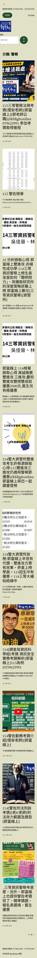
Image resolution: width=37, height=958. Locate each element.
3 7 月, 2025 (6, 502)
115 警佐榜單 (13, 194)
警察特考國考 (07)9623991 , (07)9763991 (18, 9)
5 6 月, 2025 (6, 597)
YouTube (31, 15)
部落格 (7, 15)
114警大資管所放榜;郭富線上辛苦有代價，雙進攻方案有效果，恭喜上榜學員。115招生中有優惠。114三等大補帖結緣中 (18, 567)
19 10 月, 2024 (7, 926)
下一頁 (31, 934)
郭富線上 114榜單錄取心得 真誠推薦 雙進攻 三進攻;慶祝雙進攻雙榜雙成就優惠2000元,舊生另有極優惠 (18, 379)
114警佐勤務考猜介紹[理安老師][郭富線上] (18, 740)
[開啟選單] (3, 4)
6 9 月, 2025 (6, 407)
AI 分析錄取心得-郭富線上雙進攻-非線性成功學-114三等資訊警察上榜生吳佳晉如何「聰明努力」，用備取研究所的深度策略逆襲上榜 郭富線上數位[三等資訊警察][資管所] (18, 280)
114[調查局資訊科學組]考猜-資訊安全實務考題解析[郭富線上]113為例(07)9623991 (18, 658)
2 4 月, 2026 (6, 207)
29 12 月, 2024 (7, 835)
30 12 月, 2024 (7, 756)
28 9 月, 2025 (6, 316)
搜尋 (1, 35)
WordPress (14, 954)
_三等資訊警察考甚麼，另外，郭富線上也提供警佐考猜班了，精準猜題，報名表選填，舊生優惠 (18, 898)
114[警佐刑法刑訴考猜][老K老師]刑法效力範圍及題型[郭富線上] (17, 815)
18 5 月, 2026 (6, 141)
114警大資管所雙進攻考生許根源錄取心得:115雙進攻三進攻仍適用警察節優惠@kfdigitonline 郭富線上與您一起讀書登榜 (18, 472)
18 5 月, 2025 (6, 683)
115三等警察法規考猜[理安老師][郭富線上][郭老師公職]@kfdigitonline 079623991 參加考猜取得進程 (18, 116)
